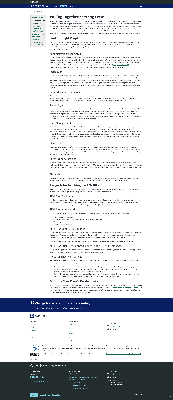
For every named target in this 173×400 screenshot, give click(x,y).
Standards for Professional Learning (125, 288)
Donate (34, 395)
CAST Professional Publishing (79, 389)
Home (32, 11)
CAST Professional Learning (78, 385)
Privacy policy (34, 360)
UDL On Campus (74, 382)
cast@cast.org (115, 374)
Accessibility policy (45, 395)
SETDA (71, 327)
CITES (71, 340)
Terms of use (56, 395)
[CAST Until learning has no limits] (48, 365)
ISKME (71, 334)
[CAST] (34, 2)
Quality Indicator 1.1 (119, 65)
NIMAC (71, 331)
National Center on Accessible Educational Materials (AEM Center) (83, 378)
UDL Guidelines (74, 374)
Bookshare (72, 324)
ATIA (70, 337)
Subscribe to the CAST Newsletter (42, 381)
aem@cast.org (115, 326)
